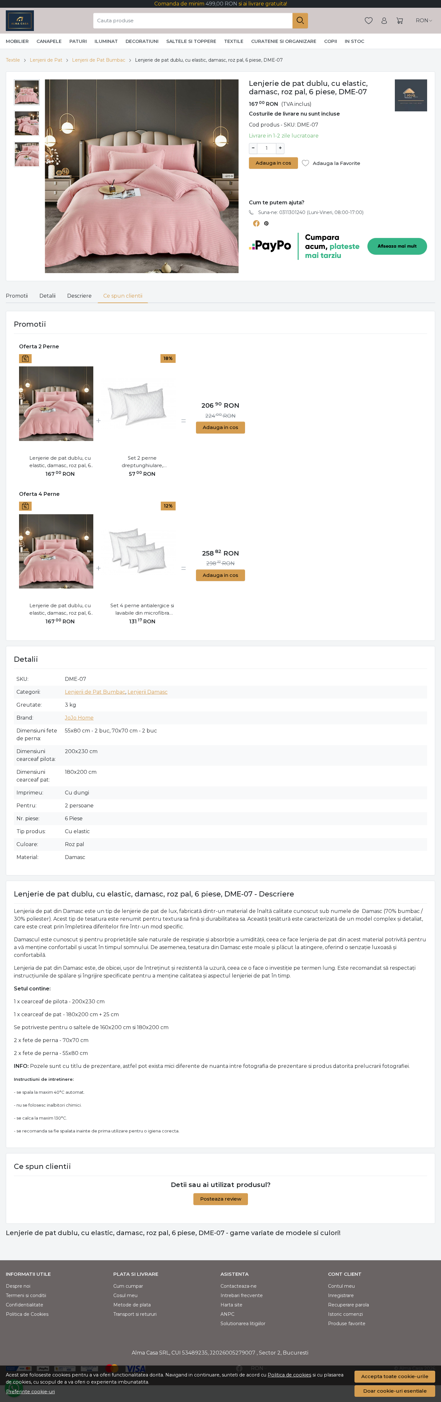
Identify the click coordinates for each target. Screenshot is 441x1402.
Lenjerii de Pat (46, 60)
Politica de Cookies (27, 1314)
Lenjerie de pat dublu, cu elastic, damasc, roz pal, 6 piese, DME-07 (60, 462)
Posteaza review (220, 1199)
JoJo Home (79, 718)
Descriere (79, 296)
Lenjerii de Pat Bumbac (98, 60)
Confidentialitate (24, 1305)
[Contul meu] (384, 20)
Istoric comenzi (345, 1314)
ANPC (227, 1314)
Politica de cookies (289, 1375)
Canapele (49, 41)
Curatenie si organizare (283, 41)
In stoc (354, 41)
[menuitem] (27, 92)
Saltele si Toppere (191, 41)
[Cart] (399, 20)
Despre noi (18, 1286)
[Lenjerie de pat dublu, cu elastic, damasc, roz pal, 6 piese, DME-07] (56, 403)
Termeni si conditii (26, 1295)
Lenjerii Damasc (148, 692)
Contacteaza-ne (239, 1286)
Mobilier (17, 41)
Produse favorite (346, 1323)
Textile (233, 41)
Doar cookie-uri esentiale (395, 1391)
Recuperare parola (348, 1305)
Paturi (78, 41)
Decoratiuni (142, 41)
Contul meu (341, 1286)
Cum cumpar (128, 1286)
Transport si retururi (135, 1314)
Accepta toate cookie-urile (394, 1376)
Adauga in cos (273, 163)
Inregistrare (341, 1295)
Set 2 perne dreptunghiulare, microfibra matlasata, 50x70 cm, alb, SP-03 (142, 462)
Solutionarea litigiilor (243, 1323)
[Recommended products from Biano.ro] (304, 186)
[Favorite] (368, 20)
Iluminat (106, 41)
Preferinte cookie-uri (30, 1392)
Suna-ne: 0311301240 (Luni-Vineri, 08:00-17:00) (311, 212)
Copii (330, 41)
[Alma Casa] (20, 21)
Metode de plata (132, 1305)
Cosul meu (125, 1295)
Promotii (17, 296)
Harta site (231, 1305)
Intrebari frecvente (242, 1295)
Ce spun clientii (122, 296)
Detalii (47, 296)
